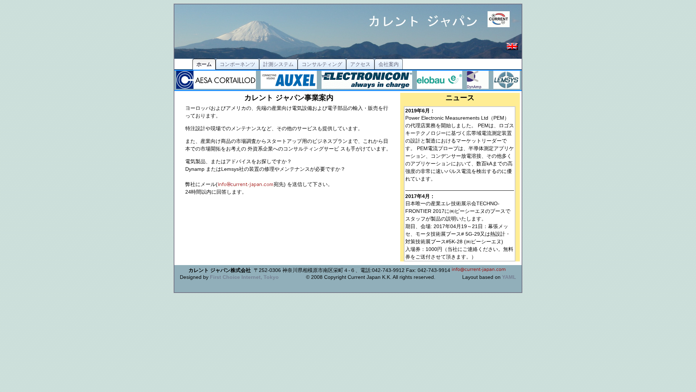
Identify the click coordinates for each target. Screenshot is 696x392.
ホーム (204, 64)
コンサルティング (322, 64)
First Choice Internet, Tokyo (244, 277)
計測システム (278, 64)
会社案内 (388, 64)
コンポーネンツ (237, 64)
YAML (509, 277)
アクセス (360, 64)
